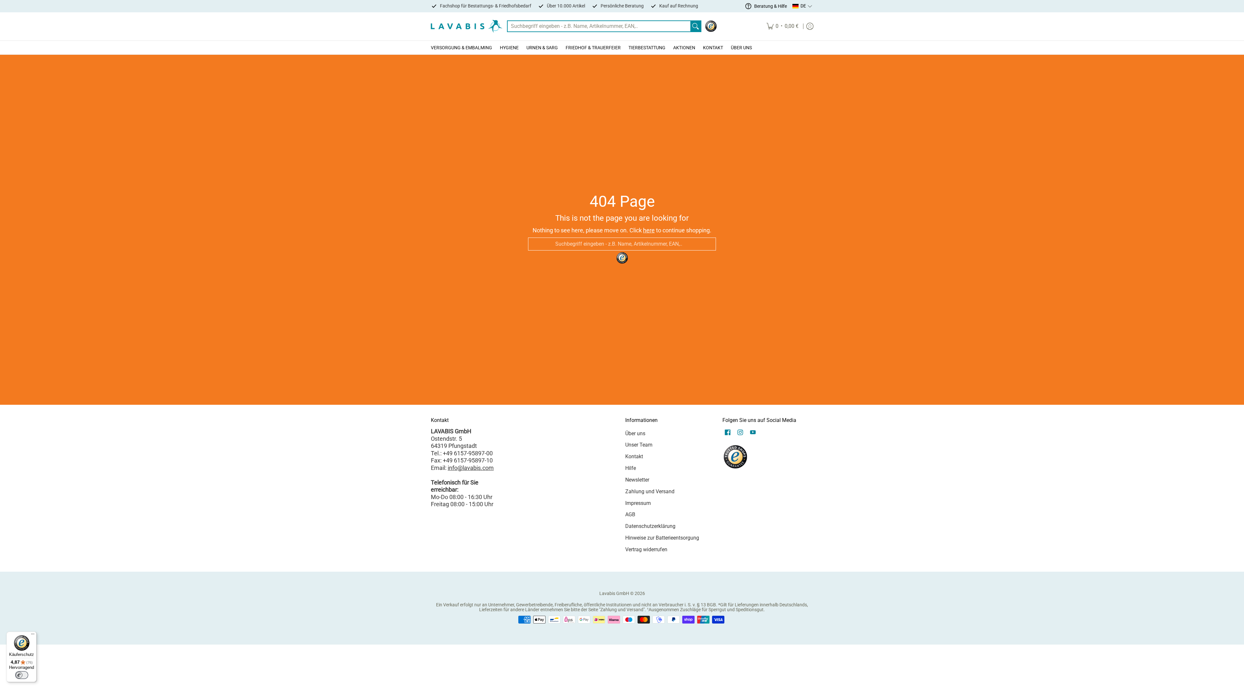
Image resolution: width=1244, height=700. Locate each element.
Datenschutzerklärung (650, 526)
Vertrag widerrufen (646, 549)
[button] (802, 6)
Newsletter (637, 480)
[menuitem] (782, 26)
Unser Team (638, 445)
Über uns (635, 433)
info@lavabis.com (471, 467)
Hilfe (630, 468)
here (649, 230)
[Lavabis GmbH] (466, 26)
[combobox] (599, 26)
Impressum (638, 503)
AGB (630, 514)
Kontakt (634, 456)
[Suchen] (695, 26)
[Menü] (33, 635)
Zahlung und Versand (649, 491)
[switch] (21, 675)
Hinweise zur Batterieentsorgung (662, 538)
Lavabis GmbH (614, 593)
